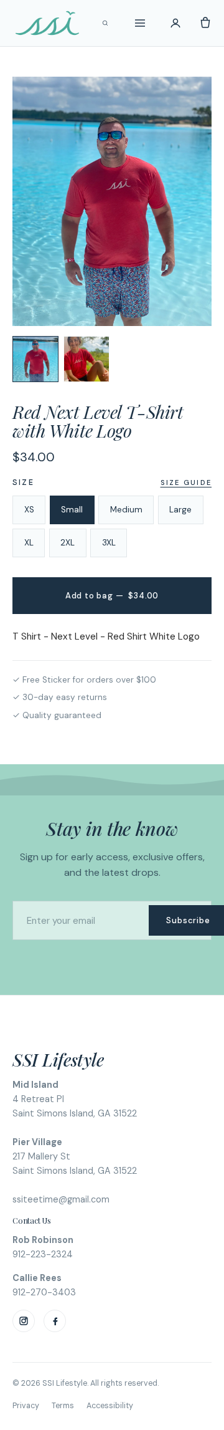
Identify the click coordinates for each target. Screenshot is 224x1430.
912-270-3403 (44, 1292)
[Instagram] (23, 1321)
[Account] (175, 23)
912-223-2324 (42, 1254)
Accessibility (109, 1406)
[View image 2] (86, 359)
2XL (67, 542)
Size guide (186, 482)
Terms (63, 1406)
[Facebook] (55, 1321)
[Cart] (205, 23)
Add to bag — (112, 595)
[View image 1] (35, 359)
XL (29, 542)
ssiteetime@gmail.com (61, 1199)
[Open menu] (140, 23)
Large (180, 509)
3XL (109, 542)
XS (29, 509)
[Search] (105, 23)
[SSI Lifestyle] (47, 23)
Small (72, 509)
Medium (126, 509)
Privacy (25, 1406)
